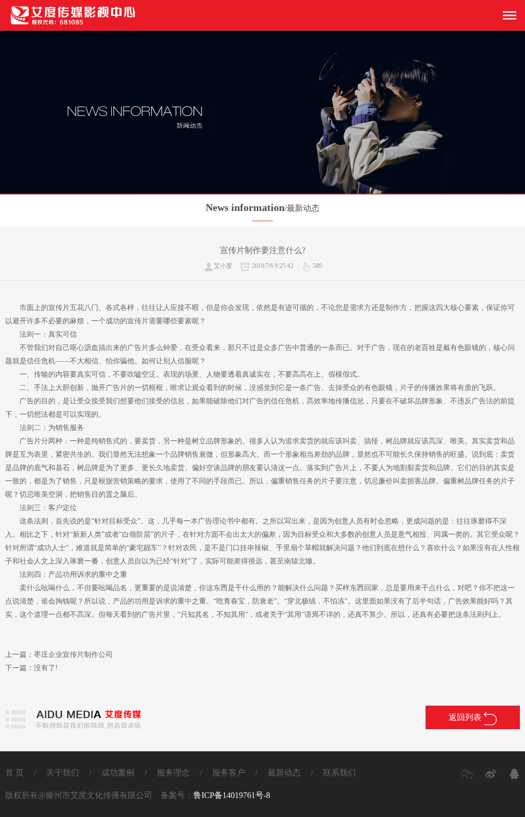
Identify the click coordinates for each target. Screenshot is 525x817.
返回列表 (466, 717)
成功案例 (118, 772)
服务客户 (228, 772)
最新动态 (284, 772)
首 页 (14, 772)
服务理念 (173, 772)
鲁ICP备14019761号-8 (231, 795)
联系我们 (339, 772)
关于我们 (62, 772)
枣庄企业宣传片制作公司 (73, 654)
